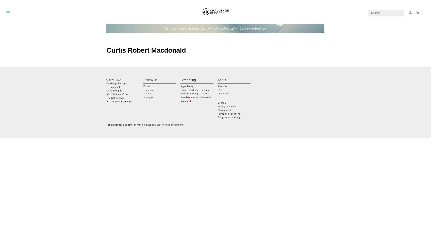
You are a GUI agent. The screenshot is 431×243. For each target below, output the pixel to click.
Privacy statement (227, 106)
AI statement (224, 110)
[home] (216, 11)
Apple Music (186, 86)
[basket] (418, 12)
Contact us (223, 93)
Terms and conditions (229, 113)
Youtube (147, 93)
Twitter (147, 86)
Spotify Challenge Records (194, 90)
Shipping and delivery (229, 117)
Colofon (222, 102)
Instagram (148, 97)
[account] (410, 12)
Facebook (148, 90)
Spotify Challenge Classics (194, 93)
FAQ (220, 90)
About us (222, 86)
